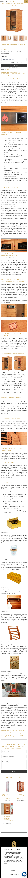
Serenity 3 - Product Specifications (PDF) (12, 736)
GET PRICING (14, 65)
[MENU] (1, 1)
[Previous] (2, 20)
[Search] (22, 1)
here (8, 69)
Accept (13, 867)
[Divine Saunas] (14, 1)
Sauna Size (4, 56)
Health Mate (4, 50)
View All (14, 828)
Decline (13, 870)
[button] (24, 874)
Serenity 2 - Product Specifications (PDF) (12, 733)
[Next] (25, 20)
